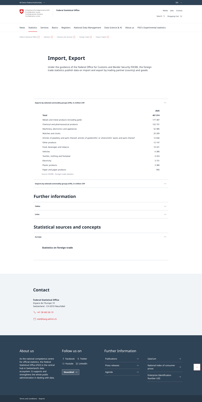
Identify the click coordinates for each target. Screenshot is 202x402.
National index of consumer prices (161, 367)
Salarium (152, 358)
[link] (101, 248)
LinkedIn (83, 363)
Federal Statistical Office (68, 10)
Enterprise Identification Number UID (159, 377)
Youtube (69, 363)
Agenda (109, 372)
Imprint (42, 398)
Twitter (83, 358)
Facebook (70, 358)
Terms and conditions (28, 398)
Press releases (112, 365)
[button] (22, 27)
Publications (111, 358)
